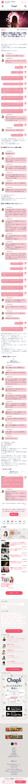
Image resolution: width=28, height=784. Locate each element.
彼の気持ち (5, 613)
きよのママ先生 (10, 636)
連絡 (15, 619)
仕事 (4, 625)
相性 (4, 39)
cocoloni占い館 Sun (14, 772)
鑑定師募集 (14, 753)
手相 (11, 536)
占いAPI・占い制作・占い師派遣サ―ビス (14, 769)
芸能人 (18, 39)
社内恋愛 (17, 622)
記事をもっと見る (14, 592)
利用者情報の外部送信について (14, 756)
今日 (23, 39)
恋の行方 (13, 613)
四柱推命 (12, 638)
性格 (23, 622)
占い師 (11, 604)
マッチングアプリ (17, 625)
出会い (4, 622)
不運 (13, 39)
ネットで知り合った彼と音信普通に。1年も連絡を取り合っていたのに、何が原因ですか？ (18, 544)
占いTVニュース (14, 767)
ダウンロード (23, 2)
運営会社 (14, 748)
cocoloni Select (14, 774)
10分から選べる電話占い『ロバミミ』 (14, 764)
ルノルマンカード (21, 640)
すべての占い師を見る (13, 669)
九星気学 (20, 536)
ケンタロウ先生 (10, 655)
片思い (18, 616)
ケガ (4, 41)
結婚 (24, 616)
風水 (24, 536)
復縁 (9, 619)
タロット (15, 640)
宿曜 (8, 638)
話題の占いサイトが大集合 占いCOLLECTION (14, 771)
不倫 (9, 625)
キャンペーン (20, 604)
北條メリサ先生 (10, 644)
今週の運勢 (5, 616)
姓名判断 (15, 536)
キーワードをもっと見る (14, 630)
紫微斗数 (22, 638)
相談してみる (14, 514)
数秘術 (14, 657)
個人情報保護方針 (14, 754)
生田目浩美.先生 (13, 530)
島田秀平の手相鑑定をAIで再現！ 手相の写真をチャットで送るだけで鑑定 (7, 585)
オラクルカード (10, 641)
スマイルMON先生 (11, 661)
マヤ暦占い (10, 640)
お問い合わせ (14, 749)
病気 (8, 39)
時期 (19, 613)
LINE (10, 622)
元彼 (20, 619)
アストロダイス (21, 663)
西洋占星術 (10, 651)
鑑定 (4, 29)
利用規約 (14, 751)
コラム (4, 607)
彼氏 (12, 616)
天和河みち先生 (10, 650)
